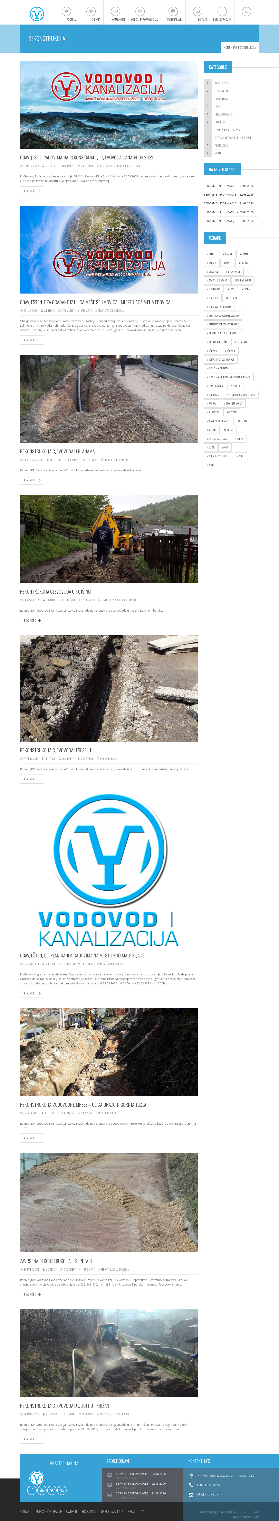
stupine (229, 430)
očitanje (231, 350)
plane (107, 460)
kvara (246, 289)
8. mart (228, 254)
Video (218, 153)
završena (124, 1269)
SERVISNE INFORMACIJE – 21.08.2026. (229, 203)
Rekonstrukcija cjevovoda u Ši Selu (55, 750)
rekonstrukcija (122, 166)
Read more (30, 191)
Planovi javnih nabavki (227, 130)
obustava (232, 298)
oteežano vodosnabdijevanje (224, 324)
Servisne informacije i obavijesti (233, 137)
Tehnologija (222, 145)
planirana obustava (219, 368)
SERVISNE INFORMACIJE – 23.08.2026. (229, 186)
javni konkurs (243, 280)
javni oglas (214, 289)
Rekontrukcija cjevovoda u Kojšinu (55, 591)
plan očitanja (216, 386)
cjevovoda (105, 1414)
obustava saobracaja (220, 306)
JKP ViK (218, 106)
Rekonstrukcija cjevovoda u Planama (57, 451)
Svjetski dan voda (218, 438)
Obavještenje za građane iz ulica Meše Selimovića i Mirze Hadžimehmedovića (95, 302)
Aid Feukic (49, 310)
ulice (211, 447)
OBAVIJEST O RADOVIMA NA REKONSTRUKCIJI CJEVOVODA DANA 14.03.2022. (87, 157)
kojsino (114, 600)
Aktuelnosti (221, 83)
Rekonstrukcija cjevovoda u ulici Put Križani (65, 1405)
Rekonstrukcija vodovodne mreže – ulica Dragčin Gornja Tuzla (83, 1104)
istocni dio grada (218, 280)
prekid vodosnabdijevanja (241, 394)
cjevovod (214, 271)
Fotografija (221, 91)
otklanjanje (242, 342)
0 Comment (68, 166)
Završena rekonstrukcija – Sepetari (56, 1260)
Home (227, 47)
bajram (212, 263)
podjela (236, 386)
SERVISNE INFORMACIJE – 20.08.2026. (229, 212)
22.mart (245, 254)
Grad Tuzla (221, 98)
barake (104, 600)
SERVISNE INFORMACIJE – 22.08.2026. (229, 194)
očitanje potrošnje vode (221, 359)
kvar (231, 289)
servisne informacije (219, 421)
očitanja (213, 350)
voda (225, 447)
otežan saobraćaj (218, 342)
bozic (228, 263)
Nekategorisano (224, 114)
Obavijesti (220, 122)
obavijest (213, 298)
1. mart (212, 254)
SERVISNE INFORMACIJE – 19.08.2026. (229, 221)
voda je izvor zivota (219, 456)
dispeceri (51, 166)
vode (241, 456)
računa (213, 403)
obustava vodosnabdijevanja (224, 315)
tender (239, 438)
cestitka (244, 263)
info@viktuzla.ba (207, 1494)
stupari (212, 430)
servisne (136, 166)
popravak (214, 394)
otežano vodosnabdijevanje (223, 333)
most (102, 964)
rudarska (214, 412)
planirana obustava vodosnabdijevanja (229, 377)
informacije (105, 166)
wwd (211, 465)
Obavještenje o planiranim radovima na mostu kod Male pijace (82, 955)
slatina (120, 310)
